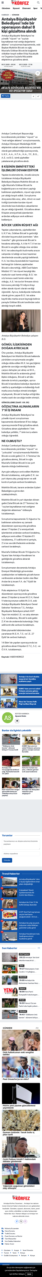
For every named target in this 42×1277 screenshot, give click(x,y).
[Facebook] (17, 1221)
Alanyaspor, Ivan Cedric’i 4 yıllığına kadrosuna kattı (29, 970)
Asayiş (22, 1000)
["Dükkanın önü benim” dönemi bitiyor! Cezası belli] (11, 739)
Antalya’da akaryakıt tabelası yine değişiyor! (31, 791)
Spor (35, 8)
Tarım (14, 1253)
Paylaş (7, 96)
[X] (21, 1221)
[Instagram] (25, 1221)
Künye (32, 1255)
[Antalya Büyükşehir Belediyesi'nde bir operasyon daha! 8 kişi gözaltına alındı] (21, 81)
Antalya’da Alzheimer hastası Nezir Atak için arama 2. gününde (29, 982)
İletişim (23, 1255)
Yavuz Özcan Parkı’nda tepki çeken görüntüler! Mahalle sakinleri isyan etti (28, 1005)
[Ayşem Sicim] (7, 718)
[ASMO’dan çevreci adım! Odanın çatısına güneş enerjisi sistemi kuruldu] (31, 739)
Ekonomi (26, 8)
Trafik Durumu (10, 1233)
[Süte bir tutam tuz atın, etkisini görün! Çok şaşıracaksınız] (31, 761)
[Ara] (38, 2)
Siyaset (16, 8)
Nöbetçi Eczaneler (12, 1228)
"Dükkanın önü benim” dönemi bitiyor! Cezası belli (10, 748)
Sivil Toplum (24, 954)
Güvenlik (23, 977)
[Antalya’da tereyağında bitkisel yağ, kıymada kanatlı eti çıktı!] (11, 761)
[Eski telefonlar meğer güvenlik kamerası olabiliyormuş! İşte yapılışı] (11, 783)
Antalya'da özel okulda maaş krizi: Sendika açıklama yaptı (29, 959)
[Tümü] (39, 948)
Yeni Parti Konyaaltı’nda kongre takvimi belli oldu (28, 993)
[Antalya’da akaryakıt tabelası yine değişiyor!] (31, 783)
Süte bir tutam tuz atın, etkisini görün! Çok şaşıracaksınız (30, 770)
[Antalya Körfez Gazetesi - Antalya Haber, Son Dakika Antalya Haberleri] (20, 3)
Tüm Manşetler (10, 1239)
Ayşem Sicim (20, 716)
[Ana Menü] (3, 3)
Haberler (5, 15)
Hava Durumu (10, 1231)
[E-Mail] (17, 721)
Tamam (29, 1274)
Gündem (6, 8)
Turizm (6, 1253)
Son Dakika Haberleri (13, 1241)
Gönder (7, 860)
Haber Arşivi (9, 1244)
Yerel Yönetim (28, 1250)
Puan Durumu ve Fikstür (13, 1236)
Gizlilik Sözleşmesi (11, 1255)
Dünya (22, 1253)
